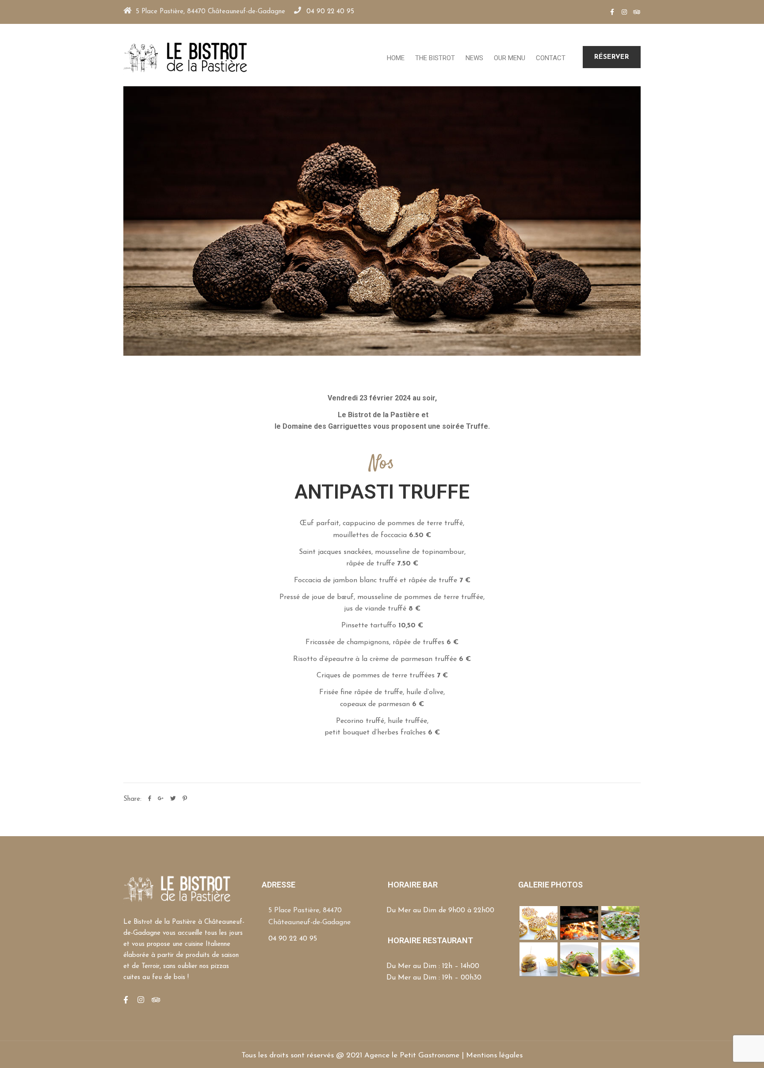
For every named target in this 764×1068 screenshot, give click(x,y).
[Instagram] (624, 12)
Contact (550, 58)
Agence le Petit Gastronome (411, 1055)
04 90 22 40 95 (330, 11)
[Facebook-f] (612, 12)
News (474, 58)
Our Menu (509, 58)
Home (396, 58)
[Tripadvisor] (636, 12)
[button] (612, 57)
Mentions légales (494, 1055)
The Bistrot (435, 58)
